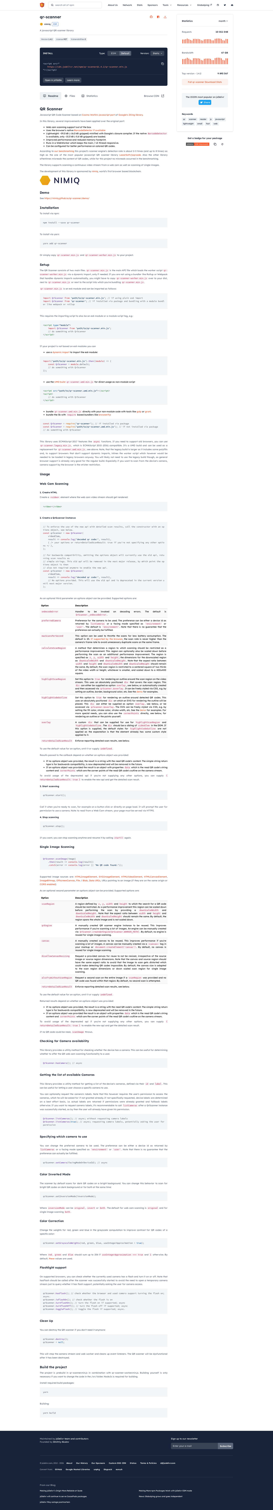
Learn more (73, 80)
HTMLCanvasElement (155, 876)
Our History (82, 1463)
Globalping (203, 5)
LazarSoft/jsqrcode (130, 154)
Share (207, 102)
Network (127, 5)
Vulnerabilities (78, 39)
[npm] (158, 17)
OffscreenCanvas (65, 880)
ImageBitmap (47, 880)
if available (99, 130)
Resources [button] (182, 5)
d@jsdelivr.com (167, 1463)
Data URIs (94, 880)
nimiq (95, 171)
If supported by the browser (106, 639)
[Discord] (232, 5)
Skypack (108, 1469)
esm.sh (119, 1469)
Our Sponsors (98, 1463)
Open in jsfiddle (53, 80)
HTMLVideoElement (131, 876)
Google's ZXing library (130, 114)
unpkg (97, 1469)
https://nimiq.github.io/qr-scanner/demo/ (66, 198)
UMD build (59, 381)
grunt (148, 411)
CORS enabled (47, 884)
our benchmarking (64, 151)
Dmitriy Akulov (61, 1441)
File (78, 880)
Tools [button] (165, 5)
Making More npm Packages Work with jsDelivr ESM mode (165, 1490)
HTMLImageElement (86, 876)
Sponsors (153, 5)
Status (133, 1463)
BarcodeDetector (83, 130)
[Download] (165, 17)
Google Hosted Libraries (78, 1469)
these (52, 1258)
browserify (104, 414)
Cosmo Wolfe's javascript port (98, 114)
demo (139, 691)
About (69, 1463)
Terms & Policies (148, 1463)
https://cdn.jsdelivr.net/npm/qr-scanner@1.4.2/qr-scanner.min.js (87, 66)
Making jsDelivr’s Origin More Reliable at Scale (61, 1490)
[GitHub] (218, 5)
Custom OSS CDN (117, 1463)
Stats (140, 5)
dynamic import (61, 352)
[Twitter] (225, 5)
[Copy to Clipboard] (162, 63)
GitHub (58, 1469)
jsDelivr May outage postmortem (55, 1502)
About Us (113, 5)
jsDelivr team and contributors (72, 1438)
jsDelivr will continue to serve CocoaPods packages (63, 1496)
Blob (85, 880)
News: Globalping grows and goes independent (160, 1496)
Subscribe (225, 1446)
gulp (139, 411)
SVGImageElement (109, 876)
